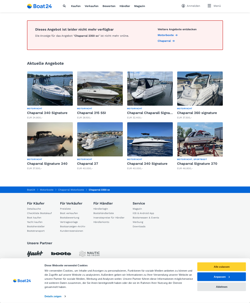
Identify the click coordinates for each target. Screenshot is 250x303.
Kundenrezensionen (71, 230)
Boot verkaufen (69, 213)
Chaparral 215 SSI (91, 113)
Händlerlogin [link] (100, 208)
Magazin (139, 6)
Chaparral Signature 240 (47, 164)
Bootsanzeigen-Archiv (72, 226)
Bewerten (109, 6)
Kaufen (76, 6)
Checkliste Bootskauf (39, 213)
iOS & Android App (143, 213)
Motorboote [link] (166, 35)
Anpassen (220, 276)
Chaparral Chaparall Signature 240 (155, 113)
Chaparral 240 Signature (47, 113)
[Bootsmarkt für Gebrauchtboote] (39, 6)
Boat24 (31, 189)
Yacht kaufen (35, 222)
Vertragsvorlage (69, 222)
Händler (125, 6)
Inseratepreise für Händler (108, 217)
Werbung (138, 222)
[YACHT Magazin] (35, 254)
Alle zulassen (222, 266)
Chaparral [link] (164, 40)
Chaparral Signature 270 (197, 164)
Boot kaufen (34, 217)
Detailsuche (34, 208)
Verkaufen (91, 6)
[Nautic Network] (89, 254)
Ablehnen (221, 286)
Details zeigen (53, 296)
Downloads (139, 226)
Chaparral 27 (87, 164)
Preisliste (65, 208)
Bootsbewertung (69, 217)
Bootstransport (36, 230)
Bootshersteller (36, 226)
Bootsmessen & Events (146, 217)
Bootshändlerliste (103, 213)
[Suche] (65, 6)
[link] (50, 95)
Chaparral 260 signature (197, 113)
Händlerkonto (101, 222)
